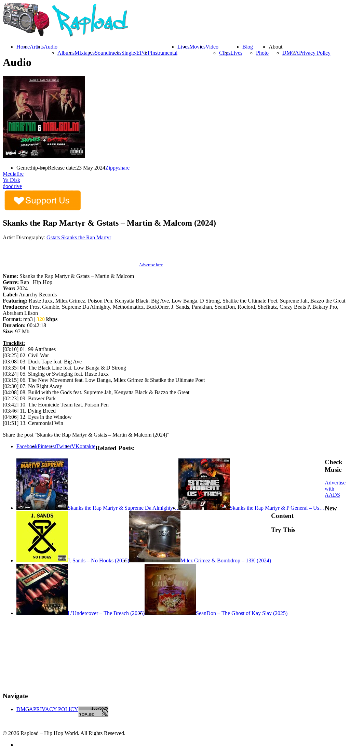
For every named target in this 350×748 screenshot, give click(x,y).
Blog (247, 47)
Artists (37, 47)
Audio (50, 47)
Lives (236, 53)
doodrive (12, 186)
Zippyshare (117, 168)
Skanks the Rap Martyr (86, 237)
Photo (262, 53)
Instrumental (164, 53)
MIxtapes (85, 53)
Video (211, 47)
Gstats (53, 237)
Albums (66, 53)
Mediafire (13, 174)
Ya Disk (11, 180)
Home (23, 47)
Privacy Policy (315, 53)
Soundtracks (108, 53)
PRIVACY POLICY (55, 709)
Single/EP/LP (136, 53)
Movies (197, 47)
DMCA (290, 53)
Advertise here (151, 265)
